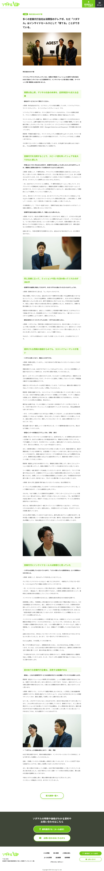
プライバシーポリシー (56, 862)
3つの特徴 (46, 853)
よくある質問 (48, 857)
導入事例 (56, 853)
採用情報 (67, 857)
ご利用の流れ (66, 853)
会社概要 (58, 857)
